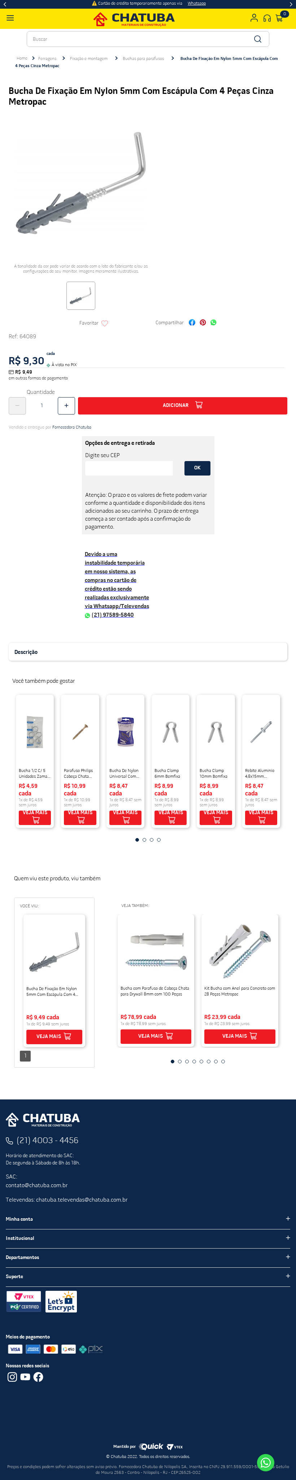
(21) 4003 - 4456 (48, 1141)
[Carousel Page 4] (159, 840)
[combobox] (148, 39)
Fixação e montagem (89, 59)
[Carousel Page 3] (151, 840)
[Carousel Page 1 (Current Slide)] (137, 840)
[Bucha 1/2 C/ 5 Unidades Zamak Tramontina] (35, 732)
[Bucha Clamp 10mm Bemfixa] (216, 732)
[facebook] (192, 323)
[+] (66, 406)
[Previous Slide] (4, 4)
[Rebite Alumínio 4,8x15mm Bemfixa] (261, 732)
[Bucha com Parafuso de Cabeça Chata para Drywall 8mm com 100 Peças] (156, 951)
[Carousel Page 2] (144, 840)
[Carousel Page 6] (208, 1061)
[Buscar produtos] (257, 39)
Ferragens (47, 59)
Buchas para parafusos (143, 59)
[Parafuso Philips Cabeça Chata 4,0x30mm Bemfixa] (80, 732)
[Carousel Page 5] (201, 1061)
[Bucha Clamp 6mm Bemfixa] (170, 732)
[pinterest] (203, 323)
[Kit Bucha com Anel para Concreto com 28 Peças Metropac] (239, 951)
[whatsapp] (213, 323)
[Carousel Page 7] (216, 1061)
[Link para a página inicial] (22, 58)
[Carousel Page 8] (223, 1061)
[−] (17, 406)
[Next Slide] (291, 4)
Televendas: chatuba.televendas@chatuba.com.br (66, 1200)
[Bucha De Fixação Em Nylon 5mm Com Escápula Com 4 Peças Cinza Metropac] (54, 951)
